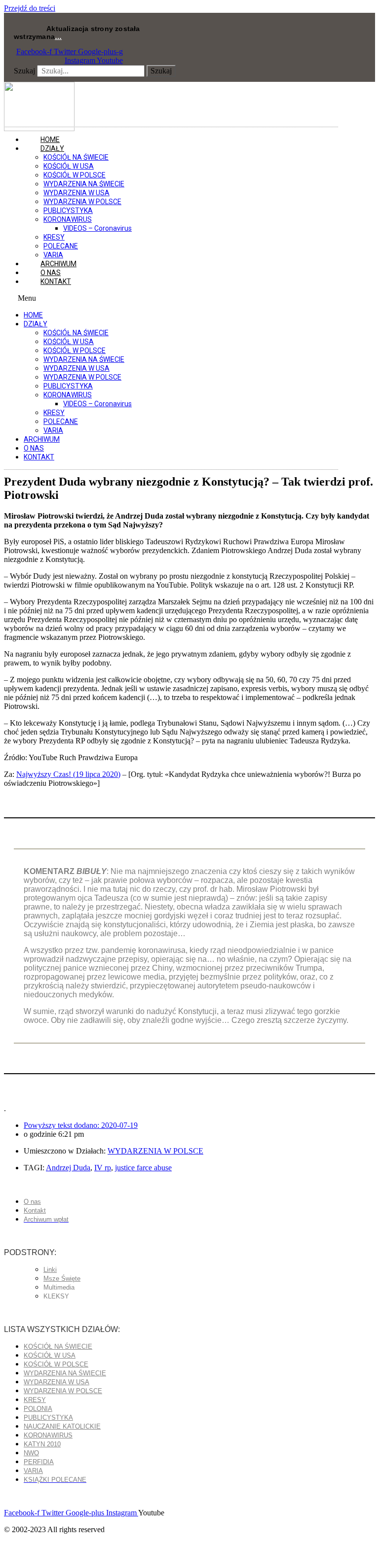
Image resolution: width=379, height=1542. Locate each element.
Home (33, 315)
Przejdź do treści (29, 8)
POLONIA (38, 1408)
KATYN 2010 (42, 1444)
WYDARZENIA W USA (76, 193)
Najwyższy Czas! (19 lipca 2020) (68, 774)
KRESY (54, 237)
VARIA (53, 430)
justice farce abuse (143, 1167)
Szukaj (24, 71)
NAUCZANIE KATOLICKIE (62, 1426)
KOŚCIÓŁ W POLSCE (74, 175)
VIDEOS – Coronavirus (97, 228)
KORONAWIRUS (67, 219)
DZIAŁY (52, 148)
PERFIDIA (39, 1462)
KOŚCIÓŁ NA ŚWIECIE (76, 157)
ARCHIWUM (42, 439)
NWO (31, 1453)
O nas (34, 448)
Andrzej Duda (68, 1167)
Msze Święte (61, 1278)
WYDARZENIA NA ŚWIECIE (83, 184)
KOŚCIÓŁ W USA (68, 166)
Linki (50, 1269)
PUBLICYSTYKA (68, 210)
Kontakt (55, 281)
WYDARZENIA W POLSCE (82, 202)
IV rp (102, 1167)
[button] (171, 298)
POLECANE (60, 246)
